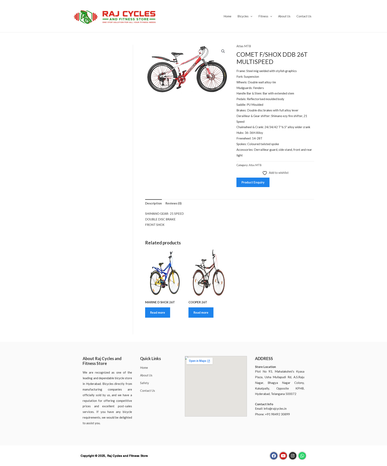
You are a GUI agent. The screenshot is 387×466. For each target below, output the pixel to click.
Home (227, 16)
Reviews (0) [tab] (173, 203)
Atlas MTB (243, 46)
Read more (157, 312)
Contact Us (303, 16)
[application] (250, 16)
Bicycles (243, 16)
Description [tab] (153, 203)
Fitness (263, 16)
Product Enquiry (252, 182)
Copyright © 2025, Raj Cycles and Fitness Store (114, 455)
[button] (223, 51)
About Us (284, 16)
